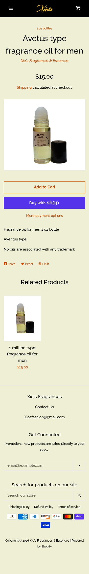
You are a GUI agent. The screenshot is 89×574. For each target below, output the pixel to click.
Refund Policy (43, 507)
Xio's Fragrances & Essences (44, 60)
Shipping (24, 87)
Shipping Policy (19, 507)
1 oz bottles (44, 28)
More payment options (44, 216)
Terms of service (69, 507)
